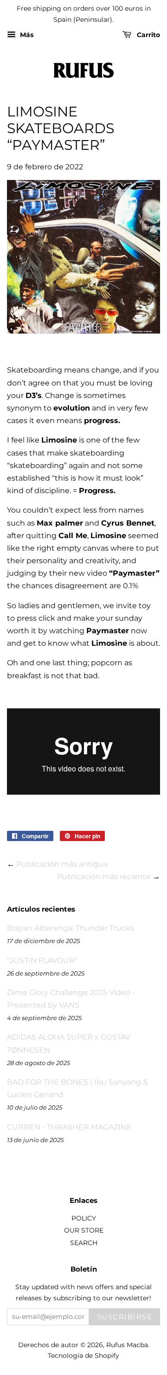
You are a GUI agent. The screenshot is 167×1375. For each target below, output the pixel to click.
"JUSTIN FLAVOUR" (42, 960)
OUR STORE (83, 1230)
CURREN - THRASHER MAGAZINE (69, 1127)
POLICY (83, 1218)
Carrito (147, 35)
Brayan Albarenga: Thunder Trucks (70, 928)
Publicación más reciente (104, 876)
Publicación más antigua (62, 864)
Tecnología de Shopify (83, 1355)
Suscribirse (125, 1316)
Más (25, 35)
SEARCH (83, 1242)
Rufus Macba (127, 1345)
